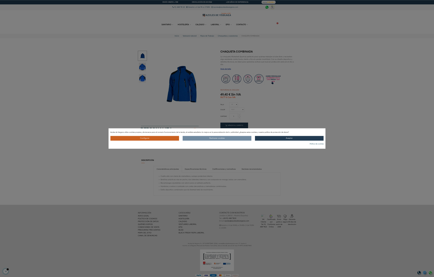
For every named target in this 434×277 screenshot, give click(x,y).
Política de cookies (317, 144)
